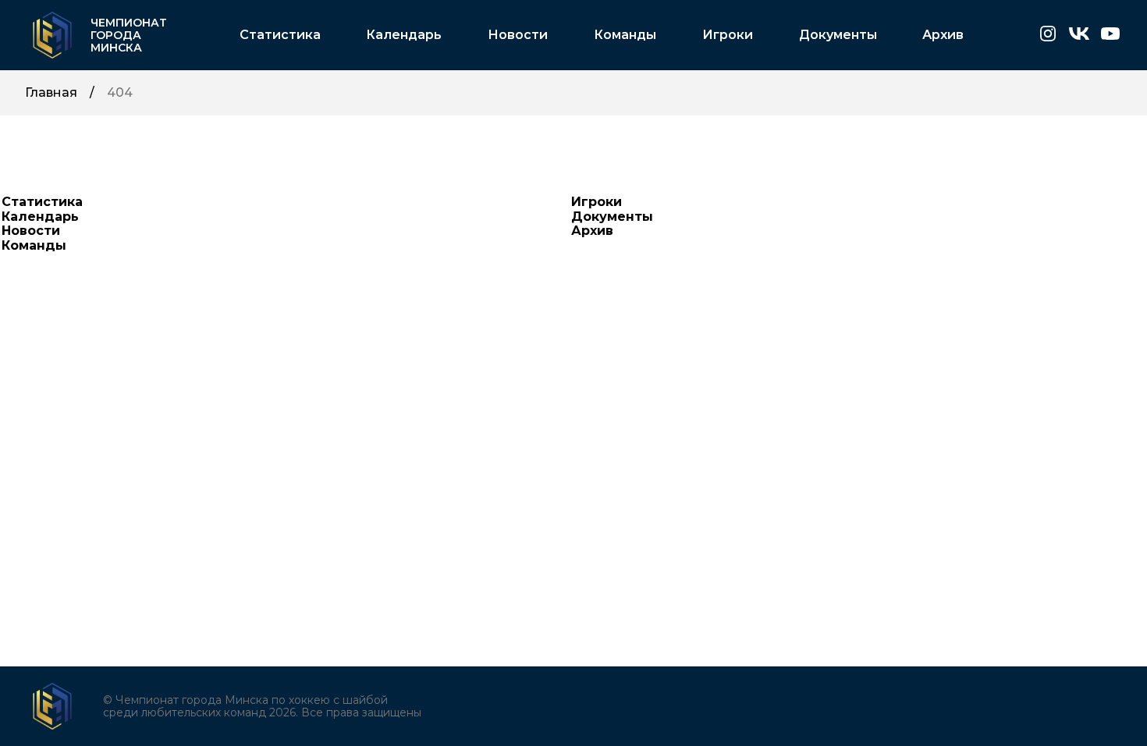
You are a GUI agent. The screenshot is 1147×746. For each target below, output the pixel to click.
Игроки (727, 35)
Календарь (404, 35)
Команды (625, 35)
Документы (838, 35)
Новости (518, 35)
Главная (51, 93)
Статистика (280, 35)
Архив (943, 35)
